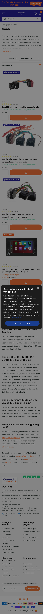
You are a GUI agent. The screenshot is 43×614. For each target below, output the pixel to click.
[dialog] (21, 307)
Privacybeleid (16, 317)
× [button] (38, 288)
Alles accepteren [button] (22, 323)
